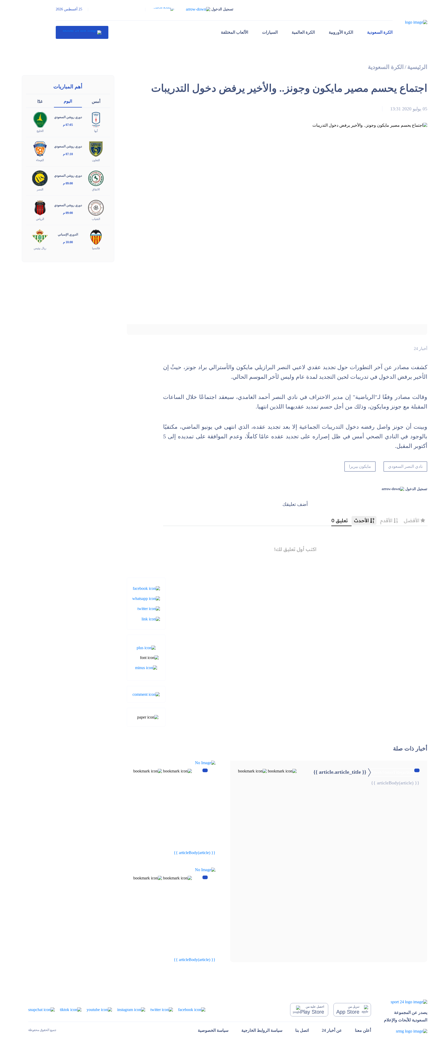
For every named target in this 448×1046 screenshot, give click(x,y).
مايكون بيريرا (360, 466)
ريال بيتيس (40, 248)
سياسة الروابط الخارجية (261, 1030)
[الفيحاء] (40, 148)
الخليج (40, 130)
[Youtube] (99, 1009)
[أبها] (96, 119)
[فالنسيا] (96, 236)
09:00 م (68, 183)
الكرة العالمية (303, 32)
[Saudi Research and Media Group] (405, 1030)
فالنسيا (96, 248)
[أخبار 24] (82, 32)
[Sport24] (405, 1001)
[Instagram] (131, 1009)
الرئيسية (417, 67)
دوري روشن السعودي (68, 117)
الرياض (40, 218)
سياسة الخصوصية (213, 1030)
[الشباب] (96, 207)
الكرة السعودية (380, 32)
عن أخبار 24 (332, 1030)
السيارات (270, 32)
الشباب (96, 218)
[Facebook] (146, 588)
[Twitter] (148, 608)
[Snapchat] (41, 1009)
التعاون (96, 160)
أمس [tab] (96, 101)
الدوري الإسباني (68, 234)
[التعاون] (96, 148)
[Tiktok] (70, 1009)
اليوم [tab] (68, 101)
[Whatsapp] (146, 598)
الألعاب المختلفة (234, 32)
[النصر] (40, 178)
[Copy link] (151, 618)
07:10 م (68, 154)
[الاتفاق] (96, 178)
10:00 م (68, 242)
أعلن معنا (363, 1030)
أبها (96, 130)
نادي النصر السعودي (405, 466)
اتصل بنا (302, 1030)
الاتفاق (96, 189)
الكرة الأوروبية (341, 32)
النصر (40, 189)
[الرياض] (40, 207)
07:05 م (68, 125)
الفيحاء (40, 160)
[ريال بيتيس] (40, 236)
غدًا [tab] (40, 101)
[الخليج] (40, 119)
